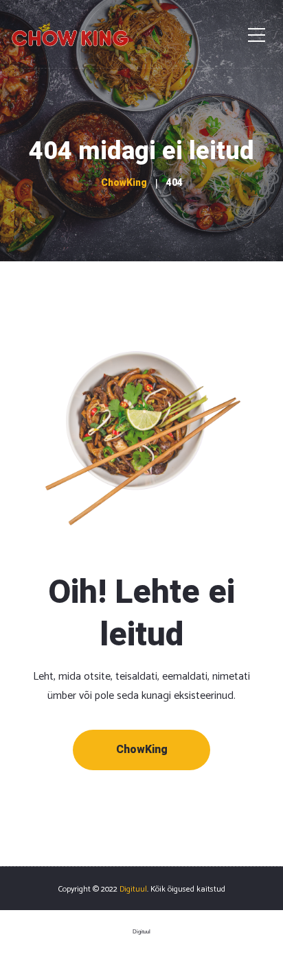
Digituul (133, 889)
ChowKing (142, 749)
